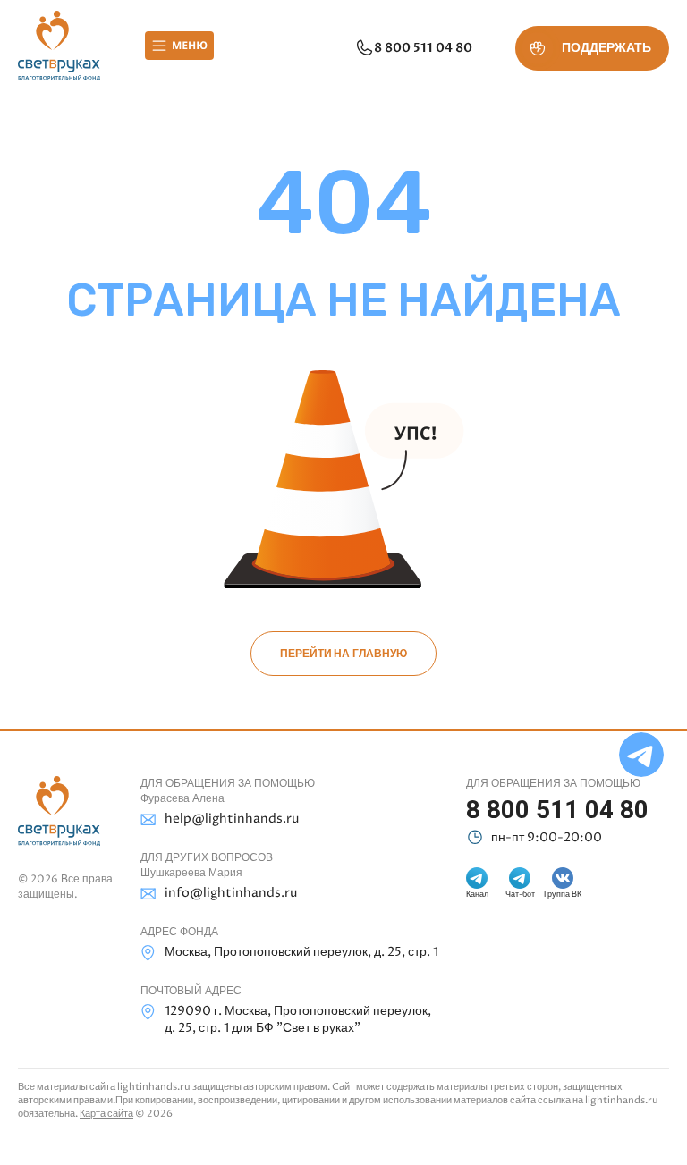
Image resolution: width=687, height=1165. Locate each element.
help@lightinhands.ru (232, 818)
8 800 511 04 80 (423, 47)
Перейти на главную (343, 653)
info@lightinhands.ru (231, 892)
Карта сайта (106, 1113)
